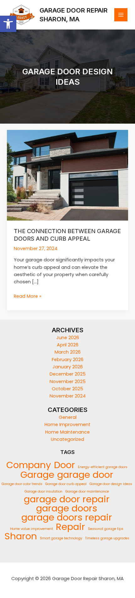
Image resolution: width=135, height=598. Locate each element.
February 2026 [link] (68, 359)
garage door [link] (85, 474)
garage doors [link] (66, 508)
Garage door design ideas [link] (110, 484)
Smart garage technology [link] (61, 538)
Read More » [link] (27, 296)
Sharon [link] (20, 536)
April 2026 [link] (67, 345)
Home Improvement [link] (67, 424)
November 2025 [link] (68, 381)
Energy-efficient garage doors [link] (102, 467)
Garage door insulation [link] (43, 491)
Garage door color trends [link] (22, 484)
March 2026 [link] (68, 352)
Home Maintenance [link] (67, 432)
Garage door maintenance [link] (87, 491)
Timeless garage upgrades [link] (107, 538)
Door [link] (64, 464)
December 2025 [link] (68, 374)
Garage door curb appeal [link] (66, 484)
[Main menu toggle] (120, 14)
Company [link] (28, 464)
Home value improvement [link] (31, 528)
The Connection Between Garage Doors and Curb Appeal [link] (67, 234)
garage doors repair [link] (66, 517)
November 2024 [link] (68, 396)
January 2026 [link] (67, 367)
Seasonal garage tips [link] (105, 528)
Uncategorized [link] (67, 439)
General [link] (68, 417)
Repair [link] (70, 526)
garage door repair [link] (67, 499)
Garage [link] (37, 474)
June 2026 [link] (67, 337)
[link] (8, 24)
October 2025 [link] (67, 389)
